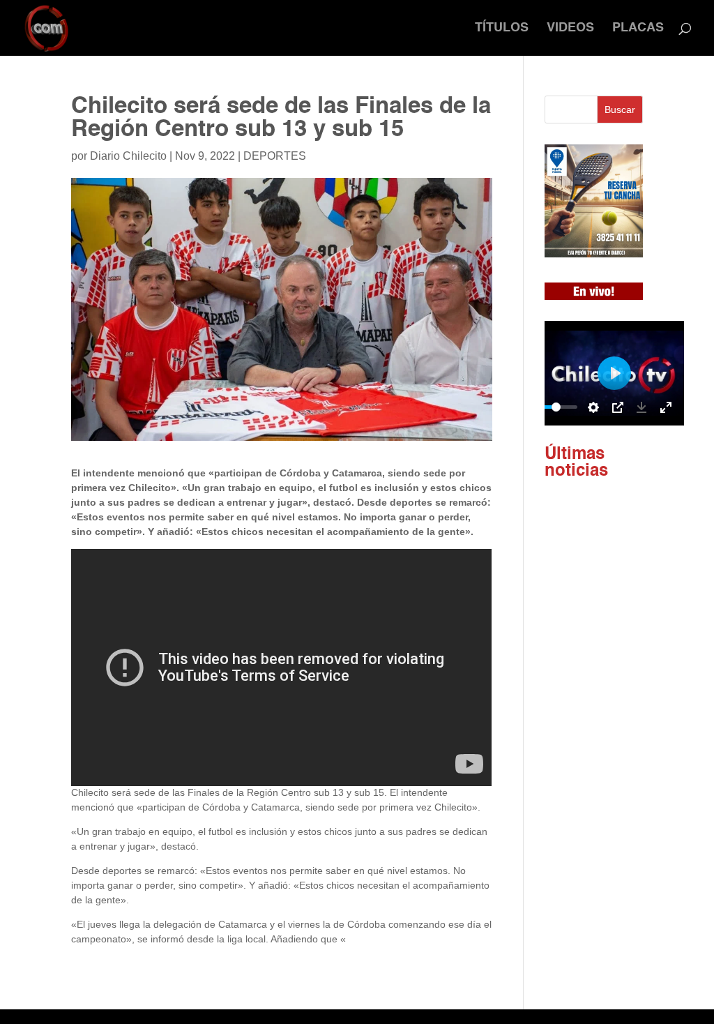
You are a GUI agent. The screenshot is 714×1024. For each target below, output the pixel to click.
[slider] (556, 407)
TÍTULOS (502, 28)
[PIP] (618, 407)
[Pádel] (594, 253)
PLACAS (638, 28)
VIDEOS (570, 28)
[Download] (641, 407)
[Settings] (593, 407)
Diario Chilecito (128, 156)
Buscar (620, 109)
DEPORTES (274, 156)
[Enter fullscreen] (666, 407)
